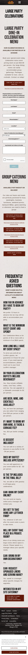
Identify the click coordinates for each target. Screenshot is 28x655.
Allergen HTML (14, 627)
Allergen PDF (18, 625)
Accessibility (12, 621)
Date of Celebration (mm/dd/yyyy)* (14, 133)
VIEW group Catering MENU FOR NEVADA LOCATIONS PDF (14, 241)
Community (9, 624)
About (3, 611)
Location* (14, 126)
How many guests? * (14, 139)
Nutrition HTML (9, 625)
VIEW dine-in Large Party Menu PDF (14, 83)
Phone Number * (14, 119)
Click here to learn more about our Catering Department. (14, 598)
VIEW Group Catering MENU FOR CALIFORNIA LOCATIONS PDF (14, 216)
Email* (14, 113)
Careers (15, 611)
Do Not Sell (4, 621)
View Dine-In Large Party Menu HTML (14, 88)
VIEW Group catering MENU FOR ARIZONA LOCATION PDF (14, 229)
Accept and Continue (14, 652)
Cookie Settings (14, 648)
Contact (8, 611)
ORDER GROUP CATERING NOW (14, 253)
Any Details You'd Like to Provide (14, 145)
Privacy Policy (5, 619)
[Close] (25, 637)
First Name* (14, 100)
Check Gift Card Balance (8, 616)
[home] (10, 2)
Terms (18, 616)
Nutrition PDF (17, 624)
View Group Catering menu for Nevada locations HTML (14, 247)
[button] (19, 2)
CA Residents (14, 619)
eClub (15, 613)
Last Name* (14, 106)
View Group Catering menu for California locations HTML (14, 223)
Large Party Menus (6, 613)
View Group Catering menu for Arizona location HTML (14, 235)
